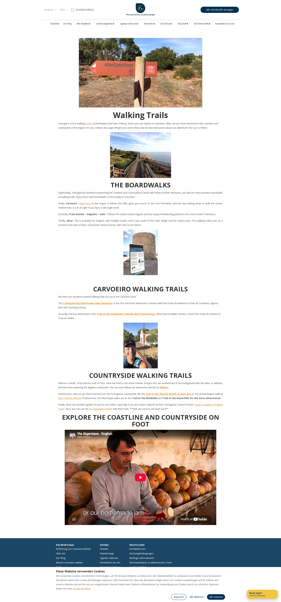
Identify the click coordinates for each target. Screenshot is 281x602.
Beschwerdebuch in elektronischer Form (150, 562)
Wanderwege (107, 553)
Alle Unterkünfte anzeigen (219, 9)
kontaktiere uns (137, 548)
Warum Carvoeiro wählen (69, 562)
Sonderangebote (105, 24)
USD (62, 9)
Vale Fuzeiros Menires (69, 398)
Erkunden (149, 24)
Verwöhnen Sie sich (110, 562)
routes (88, 123)
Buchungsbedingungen (141, 553)
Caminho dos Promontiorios (139, 313)
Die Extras (166, 24)
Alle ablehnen (197, 596)
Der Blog (67, 23)
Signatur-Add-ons (129, 24)
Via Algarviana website (101, 408)
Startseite (54, 23)
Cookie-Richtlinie (81, 588)
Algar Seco (84, 203)
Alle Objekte (83, 24)
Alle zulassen (216, 596)
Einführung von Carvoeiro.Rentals (73, 548)
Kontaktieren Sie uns (224, 23)
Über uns (60, 553)
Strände (104, 548)
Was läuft (183, 24)
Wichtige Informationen (141, 558)
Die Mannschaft (202, 24)
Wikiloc (164, 387)
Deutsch (48, 9)
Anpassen (179, 596)
